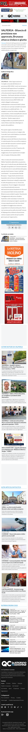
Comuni (23, 688)
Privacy (13, 697)
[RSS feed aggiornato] (2, 707)
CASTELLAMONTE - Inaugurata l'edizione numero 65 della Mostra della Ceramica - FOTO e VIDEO (17, 635)
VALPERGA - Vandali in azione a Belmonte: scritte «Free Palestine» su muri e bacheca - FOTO (13, 367)
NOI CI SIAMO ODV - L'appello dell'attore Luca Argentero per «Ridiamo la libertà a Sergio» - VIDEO (14, 449)
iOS (6, 677)
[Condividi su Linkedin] (16, 227)
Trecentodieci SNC (10, 728)
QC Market (4, 688)
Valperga (3, 43)
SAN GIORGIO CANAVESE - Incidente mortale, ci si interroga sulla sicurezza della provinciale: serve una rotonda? (17, 620)
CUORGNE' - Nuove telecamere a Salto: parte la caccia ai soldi (13, 535)
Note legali (4, 700)
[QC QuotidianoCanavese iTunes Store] (7, 714)
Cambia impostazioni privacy (16, 700)
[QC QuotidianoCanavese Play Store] (2, 714)
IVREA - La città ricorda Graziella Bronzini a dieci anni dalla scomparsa (12, 508)
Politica (24, 25)
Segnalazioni (4, 691)
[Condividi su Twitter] (12, 227)
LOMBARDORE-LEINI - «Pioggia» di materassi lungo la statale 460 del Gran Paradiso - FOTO (18, 612)
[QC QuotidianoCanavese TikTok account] (18, 707)
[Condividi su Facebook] (9, 227)
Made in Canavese (6, 686)
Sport (10, 688)
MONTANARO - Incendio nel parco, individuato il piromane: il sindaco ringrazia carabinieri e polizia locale (18, 643)
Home (2, 683)
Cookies (18, 697)
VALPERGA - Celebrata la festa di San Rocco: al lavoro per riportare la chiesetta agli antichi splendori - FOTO (14, 422)
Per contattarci (5, 697)
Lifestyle (20, 683)
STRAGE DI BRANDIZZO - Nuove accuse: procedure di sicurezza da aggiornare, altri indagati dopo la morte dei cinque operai (17, 650)
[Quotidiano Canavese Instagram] (11, 707)
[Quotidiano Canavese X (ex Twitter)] (5, 707)
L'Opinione (16, 688)
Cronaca (8, 683)
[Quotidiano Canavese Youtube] (15, 707)
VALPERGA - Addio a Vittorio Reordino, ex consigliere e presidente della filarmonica (13, 395)
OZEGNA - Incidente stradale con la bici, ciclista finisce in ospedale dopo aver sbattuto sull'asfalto (18, 628)
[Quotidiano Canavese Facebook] (8, 707)
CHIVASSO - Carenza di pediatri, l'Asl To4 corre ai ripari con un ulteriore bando (14, 561)
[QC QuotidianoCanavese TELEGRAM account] (21, 707)
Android (10, 677)
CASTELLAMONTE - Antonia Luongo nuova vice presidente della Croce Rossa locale (14, 591)
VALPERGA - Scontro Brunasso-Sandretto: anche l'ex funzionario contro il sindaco (17, 239)
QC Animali (15, 686)
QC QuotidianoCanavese (16, 722)
